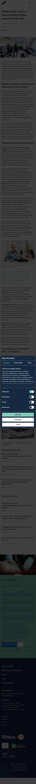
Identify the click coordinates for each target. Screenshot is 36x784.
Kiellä (18, 424)
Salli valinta (18, 419)
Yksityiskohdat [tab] (18, 362)
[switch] (31, 397)
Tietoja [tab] (30, 362)
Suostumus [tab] (6, 362)
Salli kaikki (18, 414)
